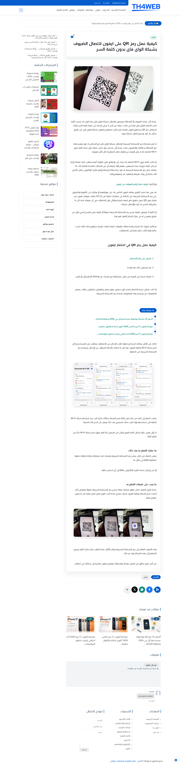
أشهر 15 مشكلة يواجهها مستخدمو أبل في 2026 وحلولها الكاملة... (124, 319)
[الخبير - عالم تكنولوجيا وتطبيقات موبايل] (146, 7)
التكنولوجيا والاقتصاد (122, 744)
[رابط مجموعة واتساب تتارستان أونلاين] (49, 118)
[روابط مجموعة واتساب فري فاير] (49, 158)
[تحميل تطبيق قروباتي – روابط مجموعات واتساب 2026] (49, 145)
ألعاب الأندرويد (124, 719)
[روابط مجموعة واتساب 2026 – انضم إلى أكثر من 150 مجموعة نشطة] (49, 77)
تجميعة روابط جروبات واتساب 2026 (32, 171)
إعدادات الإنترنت (124, 727)
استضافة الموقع (123, 732)
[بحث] (21, 10)
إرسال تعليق (151, 665)
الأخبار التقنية (62, 10)
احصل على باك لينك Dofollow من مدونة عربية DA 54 (41, 43)
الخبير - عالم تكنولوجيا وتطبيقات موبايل (126, 761)
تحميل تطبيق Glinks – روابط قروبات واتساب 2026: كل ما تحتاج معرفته (42, 56)
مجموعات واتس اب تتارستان (31, 88)
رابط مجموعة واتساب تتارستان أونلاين (32, 117)
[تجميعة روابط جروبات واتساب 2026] (49, 172)
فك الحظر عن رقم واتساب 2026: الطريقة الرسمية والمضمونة (117, 23)
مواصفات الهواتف (85, 10)
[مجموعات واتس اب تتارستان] (49, 90)
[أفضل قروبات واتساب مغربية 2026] (49, 104)
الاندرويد (105, 10)
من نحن (97, 3)
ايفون (97, 10)
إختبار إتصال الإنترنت (122, 723)
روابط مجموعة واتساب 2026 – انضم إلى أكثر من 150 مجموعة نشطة (30, 76)
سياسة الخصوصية (119, 3)
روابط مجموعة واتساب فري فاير (32, 156)
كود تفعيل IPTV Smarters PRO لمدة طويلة (32, 131)
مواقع (72, 10)
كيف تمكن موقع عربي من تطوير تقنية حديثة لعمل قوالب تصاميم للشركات (39, 37)
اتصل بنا (106, 3)
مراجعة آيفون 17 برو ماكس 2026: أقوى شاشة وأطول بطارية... (125, 326)
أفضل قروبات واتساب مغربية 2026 (32, 103)
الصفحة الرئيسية (118, 10)
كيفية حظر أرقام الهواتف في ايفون (132, 184)
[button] (149, 590)
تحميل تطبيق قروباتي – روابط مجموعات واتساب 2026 (40, 50)
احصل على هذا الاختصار (140, 258)
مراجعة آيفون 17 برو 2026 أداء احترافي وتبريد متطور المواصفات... (125, 334)
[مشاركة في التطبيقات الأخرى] (127, 590)
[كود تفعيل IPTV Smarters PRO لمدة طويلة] (49, 131)
